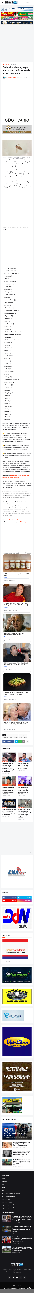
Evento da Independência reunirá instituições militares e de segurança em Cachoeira (9, 812)
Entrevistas (4, 1181)
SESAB (25, 737)
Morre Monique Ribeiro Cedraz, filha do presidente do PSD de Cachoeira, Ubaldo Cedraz (21, 1152)
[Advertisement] (17, 42)
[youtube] (17, 1277)
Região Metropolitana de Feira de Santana (12, 1205)
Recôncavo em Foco (7, 1202)
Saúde (20, 737)
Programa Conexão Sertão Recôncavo (11, 1193)
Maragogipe (5, 737)
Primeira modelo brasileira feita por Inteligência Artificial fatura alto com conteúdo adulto (21, 1144)
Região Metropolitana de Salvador (10, 1208)
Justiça (3, 1184)
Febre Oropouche (23, 735)
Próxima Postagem (27, 852)
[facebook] (9, 1277)
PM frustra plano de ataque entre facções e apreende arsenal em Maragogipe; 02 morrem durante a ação (22, 1162)
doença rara (15, 735)
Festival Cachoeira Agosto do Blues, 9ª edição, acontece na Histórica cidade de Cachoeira (23, 790)
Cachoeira (13, 64)
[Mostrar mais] (27, 741)
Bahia (3, 1178)
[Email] (23, 741)
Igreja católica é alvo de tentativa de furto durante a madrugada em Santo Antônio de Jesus (22, 1248)
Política (3, 1190)
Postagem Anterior (6, 852)
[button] (2, 2)
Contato (19, 1285)
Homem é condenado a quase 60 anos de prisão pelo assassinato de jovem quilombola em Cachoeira (8, 790)
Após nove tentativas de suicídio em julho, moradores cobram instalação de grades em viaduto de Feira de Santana (21, 1229)
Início (14, 1285)
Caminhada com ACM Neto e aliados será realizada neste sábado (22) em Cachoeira (24, 766)
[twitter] (13, 1277)
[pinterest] (24, 1277)
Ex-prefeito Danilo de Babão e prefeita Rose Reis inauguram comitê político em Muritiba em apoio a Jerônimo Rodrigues (22, 1239)
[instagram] (20, 1277)
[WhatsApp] (20, 741)
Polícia (3, 1187)
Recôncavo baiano (14, 737)
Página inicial (5, 64)
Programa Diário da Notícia (9, 1196)
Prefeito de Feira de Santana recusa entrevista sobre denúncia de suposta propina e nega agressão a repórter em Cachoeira (9, 767)
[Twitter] (16, 741)
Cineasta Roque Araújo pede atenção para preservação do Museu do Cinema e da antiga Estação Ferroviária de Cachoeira (24, 813)
